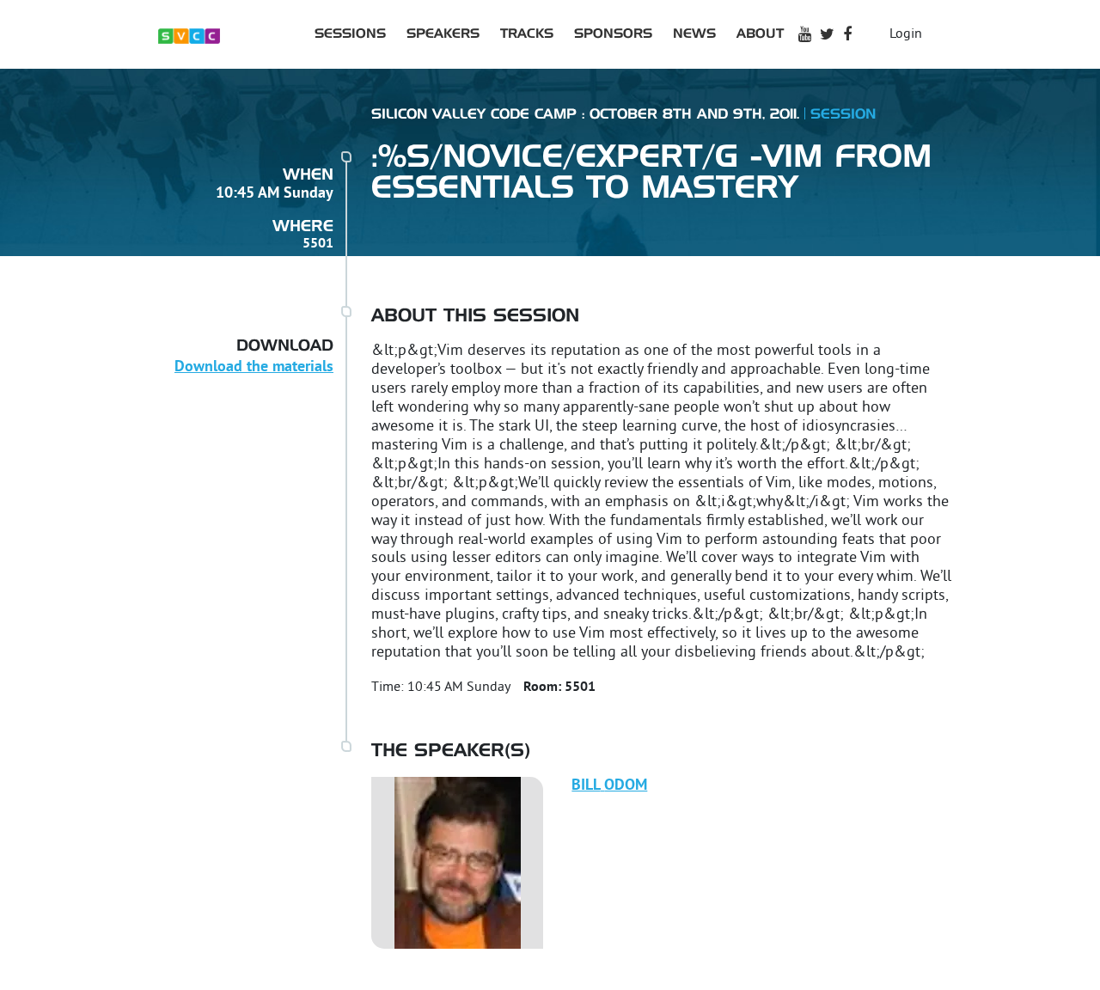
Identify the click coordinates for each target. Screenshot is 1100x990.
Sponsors (613, 34)
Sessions (350, 34)
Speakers (443, 34)
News (694, 34)
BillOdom (609, 786)
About (760, 34)
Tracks (526, 34)
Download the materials (253, 367)
